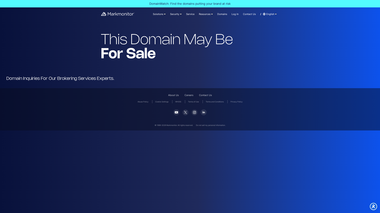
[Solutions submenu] (165, 14)
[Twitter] (185, 114)
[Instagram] (194, 114)
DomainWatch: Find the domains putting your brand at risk (190, 3)
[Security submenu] (181, 14)
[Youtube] (176, 114)
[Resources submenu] (212, 14)
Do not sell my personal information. (210, 125)
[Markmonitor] (118, 14)
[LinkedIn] (204, 114)
